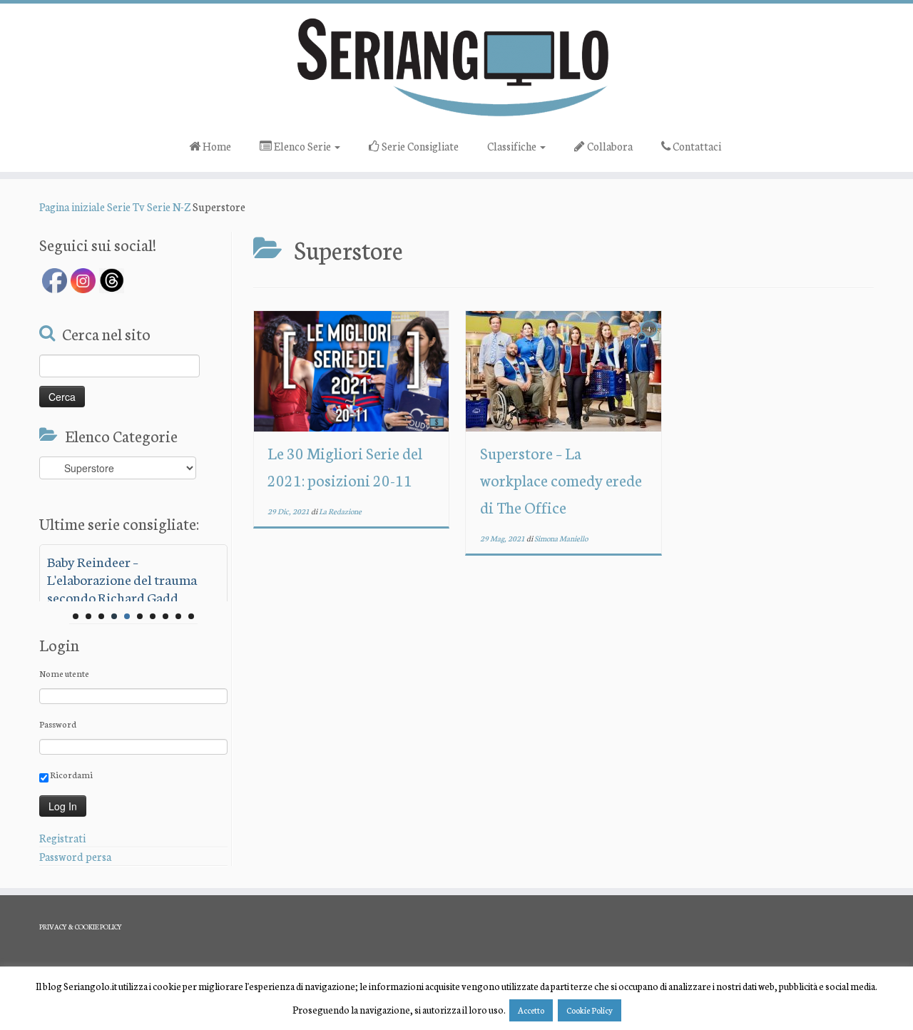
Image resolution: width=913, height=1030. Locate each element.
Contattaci (695, 145)
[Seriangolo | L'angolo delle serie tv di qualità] (456, 66)
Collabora (609, 145)
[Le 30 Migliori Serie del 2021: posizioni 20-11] (351, 371)
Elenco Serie (302, 145)
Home (215, 145)
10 (191, 616)
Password (57, 724)
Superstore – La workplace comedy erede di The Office (561, 480)
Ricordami (71, 774)
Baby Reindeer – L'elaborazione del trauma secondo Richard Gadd (122, 578)
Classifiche (513, 145)
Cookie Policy (589, 1010)
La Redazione (340, 511)
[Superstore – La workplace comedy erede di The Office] (563, 371)
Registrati (62, 837)
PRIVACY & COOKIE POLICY (80, 927)
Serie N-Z (168, 206)
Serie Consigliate (419, 145)
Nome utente (64, 673)
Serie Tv (126, 206)
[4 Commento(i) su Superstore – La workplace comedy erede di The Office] (650, 341)
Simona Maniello (561, 538)
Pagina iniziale (72, 206)
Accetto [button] (531, 1010)
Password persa (75, 856)
